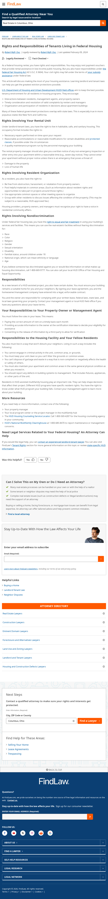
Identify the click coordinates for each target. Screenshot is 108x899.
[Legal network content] (103, 877)
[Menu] (3, 4)
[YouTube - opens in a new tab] (13, 833)
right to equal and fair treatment (63, 221)
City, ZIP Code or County (18, 715)
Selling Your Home (18, 744)
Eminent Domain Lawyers (15, 631)
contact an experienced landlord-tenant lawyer (61, 441)
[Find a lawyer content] (103, 851)
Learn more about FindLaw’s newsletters (21, 569)
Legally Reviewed (15, 58)
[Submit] (101, 559)
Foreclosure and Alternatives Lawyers (21, 640)
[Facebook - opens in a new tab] (4, 833)
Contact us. (12, 800)
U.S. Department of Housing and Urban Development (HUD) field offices (38, 90)
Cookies (38, 891)
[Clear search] (74, 721)
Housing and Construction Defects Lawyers (24, 666)
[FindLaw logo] (15, 4)
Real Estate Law (38, 36)
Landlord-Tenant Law (14, 590)
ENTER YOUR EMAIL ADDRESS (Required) (20, 811)
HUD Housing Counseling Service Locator (29, 416)
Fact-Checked (39, 58)
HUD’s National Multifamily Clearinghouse (25, 422)
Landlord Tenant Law (56, 36)
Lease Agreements (18, 749)
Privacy (14, 891)
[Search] (103, 4)
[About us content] (103, 843)
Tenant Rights (19, 445)
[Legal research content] (103, 868)
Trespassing (14, 753)
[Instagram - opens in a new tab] (32, 833)
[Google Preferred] (50, 833)
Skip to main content (54, 3)
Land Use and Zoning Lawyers (17, 648)
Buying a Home (11, 585)
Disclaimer (26, 891)
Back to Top (55, 769)
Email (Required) (11, 553)
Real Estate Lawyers (12, 613)
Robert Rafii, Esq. (12, 52)
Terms (5, 891)
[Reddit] (41, 833)
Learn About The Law (20, 36)
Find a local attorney (19, 514)
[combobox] (41, 721)
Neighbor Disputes (13, 594)
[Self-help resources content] (103, 860)
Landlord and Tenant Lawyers (17, 657)
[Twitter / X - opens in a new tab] (22, 833)
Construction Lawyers (13, 622)
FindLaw (5, 36)
